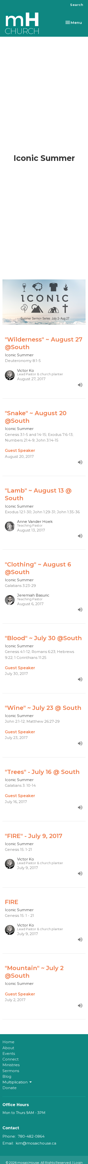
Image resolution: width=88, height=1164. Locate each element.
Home (8, 1042)
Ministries (11, 1064)
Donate (9, 1087)
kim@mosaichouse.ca (36, 1143)
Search (76, 5)
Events (8, 1053)
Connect (10, 1059)
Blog (6, 1076)
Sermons (10, 1070)
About (8, 1047)
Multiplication (15, 1082)
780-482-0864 (31, 1136)
